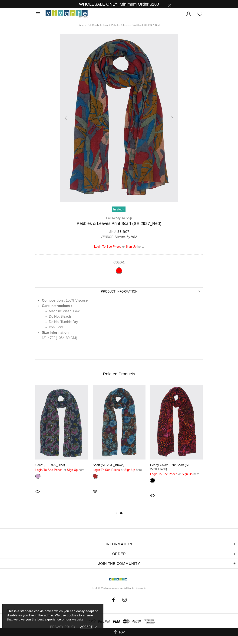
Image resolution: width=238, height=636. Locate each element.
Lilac (38, 476)
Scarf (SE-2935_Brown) (108, 465)
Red (119, 270)
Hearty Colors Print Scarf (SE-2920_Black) (170, 467)
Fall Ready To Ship (98, 25)
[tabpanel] (61, 445)
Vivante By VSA (69, 14)
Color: (119, 262)
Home (81, 25)
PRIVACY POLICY (63, 627)
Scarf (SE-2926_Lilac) (50, 465)
